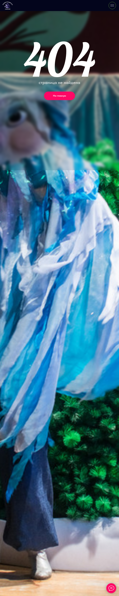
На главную (59, 95)
